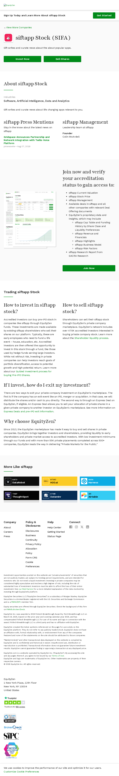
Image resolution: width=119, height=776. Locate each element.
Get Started (104, 15)
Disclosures (32, 530)
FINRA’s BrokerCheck (16, 609)
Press (7, 536)
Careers (8, 531)
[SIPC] (11, 735)
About (7, 527)
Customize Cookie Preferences (21, 771)
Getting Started (56, 531)
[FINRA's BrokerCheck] (13, 727)
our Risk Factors (26, 589)
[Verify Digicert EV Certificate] (10, 718)
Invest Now (22, 58)
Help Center (54, 527)
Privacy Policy (33, 544)
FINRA (13, 602)
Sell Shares (62, 58)
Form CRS (31, 557)
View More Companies (19, 27)
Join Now (88, 268)
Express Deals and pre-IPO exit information (28, 411)
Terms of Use (58, 656)
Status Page (54, 536)
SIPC (19, 602)
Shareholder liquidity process (91, 338)
